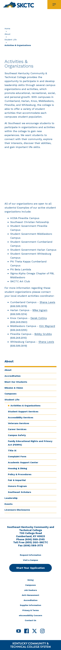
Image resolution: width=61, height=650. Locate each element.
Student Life (11, 39)
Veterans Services (18, 423)
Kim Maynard (47, 326)
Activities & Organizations (25, 405)
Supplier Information (30, 605)
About (7, 34)
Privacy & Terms (30, 610)
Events (8, 504)
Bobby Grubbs (43, 333)
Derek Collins (38, 318)
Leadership (11, 498)
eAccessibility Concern (30, 615)
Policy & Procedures (19, 474)
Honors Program (17, 486)
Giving (30, 580)
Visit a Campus (30, 560)
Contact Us (30, 620)
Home (7, 28)
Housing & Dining (17, 468)
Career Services (17, 429)
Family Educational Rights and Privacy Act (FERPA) (30, 443)
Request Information (30, 555)
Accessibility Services (20, 417)
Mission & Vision (14, 387)
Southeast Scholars (19, 492)
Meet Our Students (16, 382)
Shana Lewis (47, 302)
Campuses (10, 393)
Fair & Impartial (17, 480)
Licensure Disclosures (17, 509)
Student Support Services (23, 411)
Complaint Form (17, 456)
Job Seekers (30, 590)
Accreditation (13, 376)
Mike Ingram (39, 310)
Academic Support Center (23, 462)
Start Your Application (30, 567)
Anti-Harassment (30, 595)
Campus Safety (17, 435)
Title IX (12, 450)
